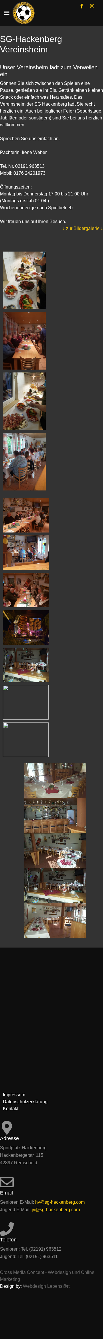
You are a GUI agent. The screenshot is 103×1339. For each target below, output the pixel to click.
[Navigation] (6, 13)
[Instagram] (92, 6)
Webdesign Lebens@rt (46, 1286)
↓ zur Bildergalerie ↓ (83, 228)
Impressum (14, 1094)
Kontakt (10, 1108)
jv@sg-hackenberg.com (56, 1209)
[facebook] (81, 6)
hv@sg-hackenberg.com (60, 1202)
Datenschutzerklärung (25, 1101)
